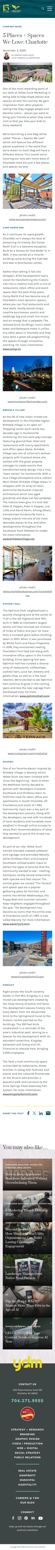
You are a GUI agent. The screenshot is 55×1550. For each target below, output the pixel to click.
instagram (19, 1518)
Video (10, 104)
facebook (13, 1518)
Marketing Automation (21, 109)
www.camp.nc (12, 349)
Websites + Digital (18, 93)
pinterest (26, 1518)
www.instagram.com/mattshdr (27, 753)
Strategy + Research (19, 67)
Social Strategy (27, 1453)
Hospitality (14, 139)
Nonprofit (27, 1475)
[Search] (43, 9)
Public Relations (17, 83)
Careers (12, 42)
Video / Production (27, 1443)
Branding (12, 72)
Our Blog (12, 53)
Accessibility (40, 1547)
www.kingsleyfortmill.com (27, 976)
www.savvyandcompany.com (27, 219)
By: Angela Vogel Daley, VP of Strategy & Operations (26, 56)
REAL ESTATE (27, 1470)
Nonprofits (14, 129)
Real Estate (14, 123)
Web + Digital (27, 1448)
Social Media (14, 99)
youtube (40, 1518)
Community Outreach (19, 88)
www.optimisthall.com (34, 696)
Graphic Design (16, 78)
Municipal (12, 134)
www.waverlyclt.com (16, 924)
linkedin (33, 1517)
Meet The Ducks (16, 37)
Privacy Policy (30, 1547)
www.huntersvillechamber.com (27, 401)
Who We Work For (18, 47)
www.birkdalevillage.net (18, 539)
